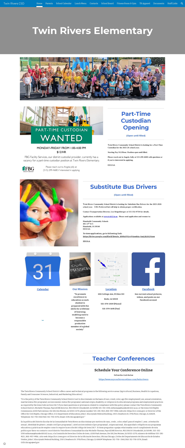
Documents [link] (158, 3)
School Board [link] (107, 3)
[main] (92, 30)
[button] (182, 4)
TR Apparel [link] (145, 3)
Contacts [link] (94, 3)
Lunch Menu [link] (80, 3)
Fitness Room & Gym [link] (126, 3)
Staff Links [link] (172, 3)
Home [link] (39, 3)
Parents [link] (49, 3)
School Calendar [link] (63, 3)
